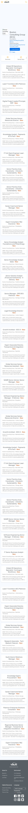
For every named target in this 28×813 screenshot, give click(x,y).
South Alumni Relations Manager (14, 658)
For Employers (17, 773)
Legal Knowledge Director (13, 311)
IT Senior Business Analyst (13, 552)
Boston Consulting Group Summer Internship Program (17, 45)
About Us (4, 773)
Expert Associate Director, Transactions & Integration (13, 346)
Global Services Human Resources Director (13, 119)
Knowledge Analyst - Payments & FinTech (14, 135)
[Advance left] (1, 58)
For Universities (17, 775)
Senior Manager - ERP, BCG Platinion (14, 294)
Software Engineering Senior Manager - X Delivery (14, 397)
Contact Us (4, 775)
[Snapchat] (22, 800)
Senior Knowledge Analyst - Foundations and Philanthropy (13, 243)
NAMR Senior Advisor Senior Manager (14, 381)
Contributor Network (18, 780)
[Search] (26, 2)
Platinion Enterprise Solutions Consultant (14, 708)
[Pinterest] (19, 800)
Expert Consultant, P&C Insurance (14, 223)
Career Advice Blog (6, 787)
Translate (19, 792)
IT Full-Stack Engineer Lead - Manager (14, 154)
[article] (14, 72)
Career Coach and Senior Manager (14, 207)
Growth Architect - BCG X (12, 330)
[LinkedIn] (19, 796)
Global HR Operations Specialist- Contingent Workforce (14, 68)
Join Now (4, 777)
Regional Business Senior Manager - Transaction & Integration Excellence (13, 727)
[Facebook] (15, 796)
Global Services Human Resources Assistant (13, 365)
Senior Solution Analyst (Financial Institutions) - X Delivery (14, 278)
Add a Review (15, 49)
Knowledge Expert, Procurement (14, 677)
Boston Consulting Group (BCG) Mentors (17, 41)
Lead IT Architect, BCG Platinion (14, 84)
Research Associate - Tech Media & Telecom (14, 642)
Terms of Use (5, 792)
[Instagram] (15, 800)
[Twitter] (22, 796)
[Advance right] (26, 58)
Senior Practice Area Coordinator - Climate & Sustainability (14, 171)
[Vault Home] (6, 1)
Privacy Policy (5, 790)
